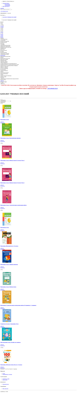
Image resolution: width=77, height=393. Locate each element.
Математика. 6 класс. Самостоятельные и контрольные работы (13, 205)
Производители (6, 384)
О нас (4, 373)
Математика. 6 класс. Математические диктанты (10, 138)
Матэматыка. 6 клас (4, 227)
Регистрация (7, 4)
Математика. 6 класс (4, 119)
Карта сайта (5, 379)
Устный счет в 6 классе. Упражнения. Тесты (9, 323)
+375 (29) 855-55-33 (4, 11)
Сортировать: (3, 100)
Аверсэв (2, 121)
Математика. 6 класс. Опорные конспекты (9, 264)
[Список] (0, 99)
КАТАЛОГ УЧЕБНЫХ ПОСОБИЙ (9, 17)
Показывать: (2, 102)
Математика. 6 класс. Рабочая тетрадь (8, 286)
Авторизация (7, 5)
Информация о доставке (7, 374)
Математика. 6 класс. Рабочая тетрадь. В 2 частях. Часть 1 (12, 182)
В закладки (2, 122)
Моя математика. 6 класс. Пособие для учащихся (10, 342)
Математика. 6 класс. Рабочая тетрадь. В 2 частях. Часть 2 (12, 160)
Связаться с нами (6, 378)
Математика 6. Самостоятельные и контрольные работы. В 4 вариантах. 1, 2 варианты (18, 305)
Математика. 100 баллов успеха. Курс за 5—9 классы (11, 364)
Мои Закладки (5, 388)
